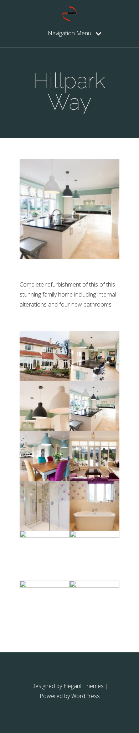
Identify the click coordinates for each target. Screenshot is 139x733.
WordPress (85, 696)
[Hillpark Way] (45, 379)
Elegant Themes (83, 686)
